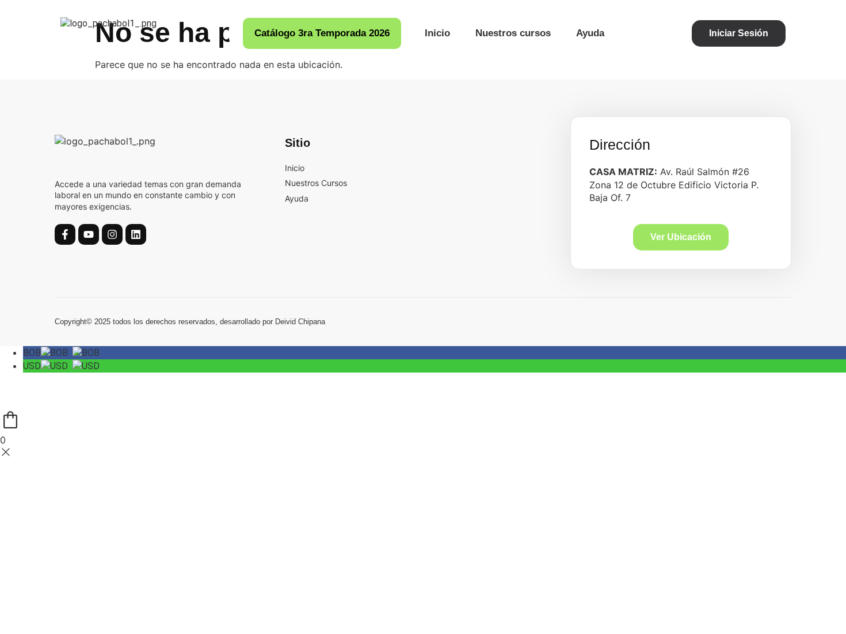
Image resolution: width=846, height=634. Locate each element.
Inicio (437, 33)
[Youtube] (88, 234)
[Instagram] (112, 234)
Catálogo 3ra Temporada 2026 (322, 33)
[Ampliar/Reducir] (17, 382)
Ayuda (590, 33)
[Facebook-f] (65, 234)
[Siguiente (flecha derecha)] (54, 400)
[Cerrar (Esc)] (129, 382)
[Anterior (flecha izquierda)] (17, 400)
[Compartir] (92, 382)
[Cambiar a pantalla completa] (54, 382)
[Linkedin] (135, 234)
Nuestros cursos (513, 33)
